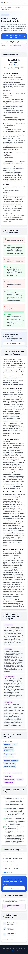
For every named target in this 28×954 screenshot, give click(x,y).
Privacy (8, 950)
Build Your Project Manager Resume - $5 (13, 36)
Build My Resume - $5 (13, 888)
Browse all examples (7, 940)
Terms (13, 950)
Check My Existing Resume (15, 42)
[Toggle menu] (25, 2)
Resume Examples (9, 7)
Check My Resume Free (15, 343)
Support (19, 950)
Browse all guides (7, 872)
